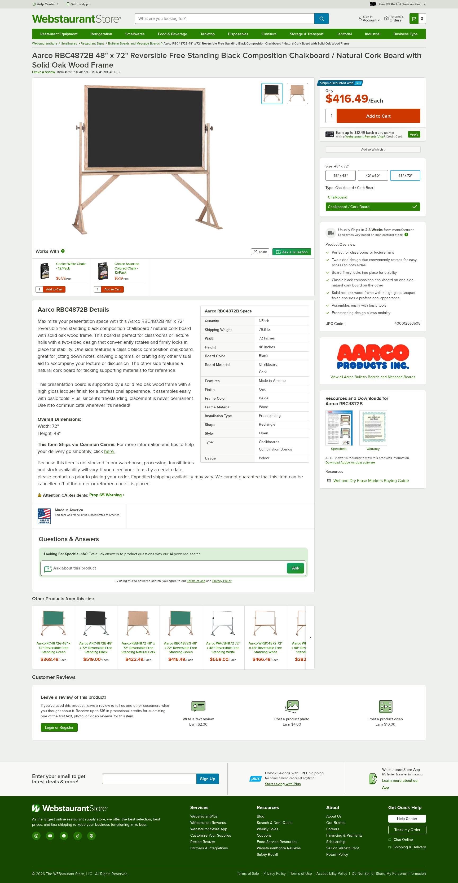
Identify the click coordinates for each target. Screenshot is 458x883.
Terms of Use (196, 581)
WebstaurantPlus (204, 816)
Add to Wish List (373, 149)
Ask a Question (295, 252)
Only (329, 91)
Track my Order (407, 830)
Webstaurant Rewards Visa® (365, 136)
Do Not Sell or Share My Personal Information (389, 874)
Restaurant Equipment (58, 34)
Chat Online (403, 840)
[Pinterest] (91, 836)
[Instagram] (36, 836)
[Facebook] (64, 836)
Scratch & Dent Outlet (275, 823)
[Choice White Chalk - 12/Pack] (61, 277)
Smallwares (135, 34)
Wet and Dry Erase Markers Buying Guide (376, 480)
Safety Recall (267, 854)
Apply (415, 135)
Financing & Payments (344, 835)
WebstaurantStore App (208, 829)
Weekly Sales (267, 829)
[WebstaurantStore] (98, 808)
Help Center (46, 4)
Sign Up (207, 778)
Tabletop (207, 34)
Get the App (79, 4)
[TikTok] (77, 836)
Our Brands (335, 823)
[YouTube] (50, 836)
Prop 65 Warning (105, 495)
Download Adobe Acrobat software (350, 462)
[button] (272, 93)
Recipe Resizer (202, 842)
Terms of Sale (248, 874)
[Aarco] (372, 356)
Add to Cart (54, 289)
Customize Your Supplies (210, 835)
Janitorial (344, 34)
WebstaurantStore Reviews (279, 848)
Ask (295, 568)
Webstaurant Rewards (208, 823)
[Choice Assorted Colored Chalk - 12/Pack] (120, 277)
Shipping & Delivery (410, 847)
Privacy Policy (222, 581)
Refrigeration (101, 34)
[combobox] (224, 18)
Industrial (372, 34)
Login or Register (59, 727)
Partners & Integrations (209, 848)
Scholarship (335, 842)
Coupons (264, 835)
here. (109, 451)
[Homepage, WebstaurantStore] (76, 19)
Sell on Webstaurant (342, 848)
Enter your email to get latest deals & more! (58, 779)
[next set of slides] (310, 637)
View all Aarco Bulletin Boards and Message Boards (373, 377)
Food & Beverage (172, 34)
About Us (334, 816)
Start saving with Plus (283, 784)
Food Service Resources (277, 842)
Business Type (406, 34)
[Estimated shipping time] (406, 234)
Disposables (238, 34)
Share (263, 252)
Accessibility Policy (331, 874)
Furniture (269, 34)
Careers (332, 829)
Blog (260, 816)
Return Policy (337, 854)
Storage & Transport (306, 34)
